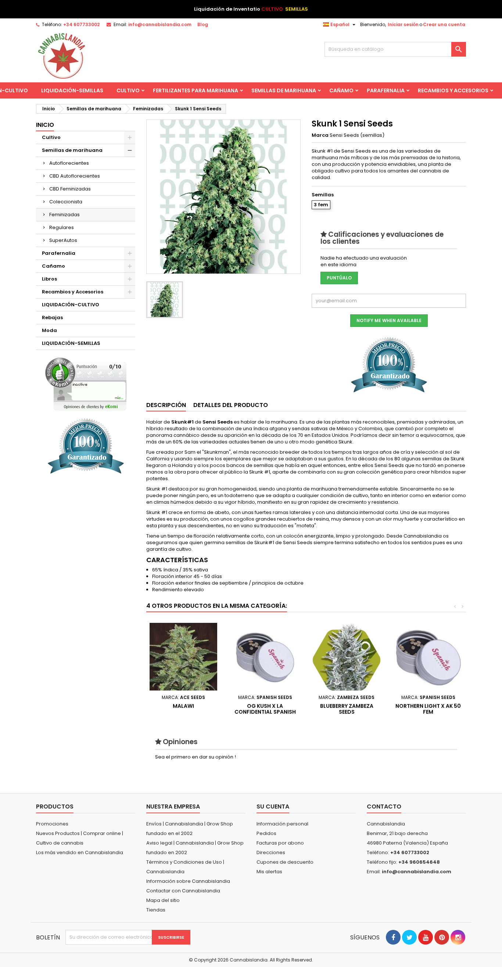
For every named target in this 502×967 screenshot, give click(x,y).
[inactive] (86, 384)
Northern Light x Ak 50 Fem (428, 709)
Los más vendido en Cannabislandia (79, 852)
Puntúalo (339, 278)
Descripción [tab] (166, 405)
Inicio (45, 125)
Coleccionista (65, 201)
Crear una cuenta (444, 24)
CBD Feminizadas (70, 188)
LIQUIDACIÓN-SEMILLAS (72, 90)
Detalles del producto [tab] (230, 405)
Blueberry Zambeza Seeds (346, 709)
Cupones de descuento (285, 862)
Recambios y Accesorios (453, 90)
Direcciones (271, 852)
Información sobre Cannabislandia (188, 881)
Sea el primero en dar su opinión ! (195, 756)
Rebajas (52, 317)
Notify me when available (389, 320)
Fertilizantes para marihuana (195, 90)
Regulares (61, 227)
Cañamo (341, 90)
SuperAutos (63, 240)
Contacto (384, 806)
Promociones (52, 823)
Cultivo (128, 90)
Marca (320, 135)
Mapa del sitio (163, 900)
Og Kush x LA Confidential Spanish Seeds (265, 711)
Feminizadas (64, 214)
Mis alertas (269, 871)
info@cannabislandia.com (159, 24)
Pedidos (266, 833)
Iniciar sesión (403, 24)
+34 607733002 (81, 24)
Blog (202, 24)
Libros (49, 278)
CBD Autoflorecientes (74, 175)
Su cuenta (273, 806)
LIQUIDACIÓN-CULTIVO (70, 304)
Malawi (183, 706)
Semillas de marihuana (283, 90)
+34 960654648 (419, 862)
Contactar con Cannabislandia (183, 890)
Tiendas (155, 909)
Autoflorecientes (69, 163)
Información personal (282, 823)
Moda (49, 330)
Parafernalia (386, 90)
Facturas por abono (280, 842)
